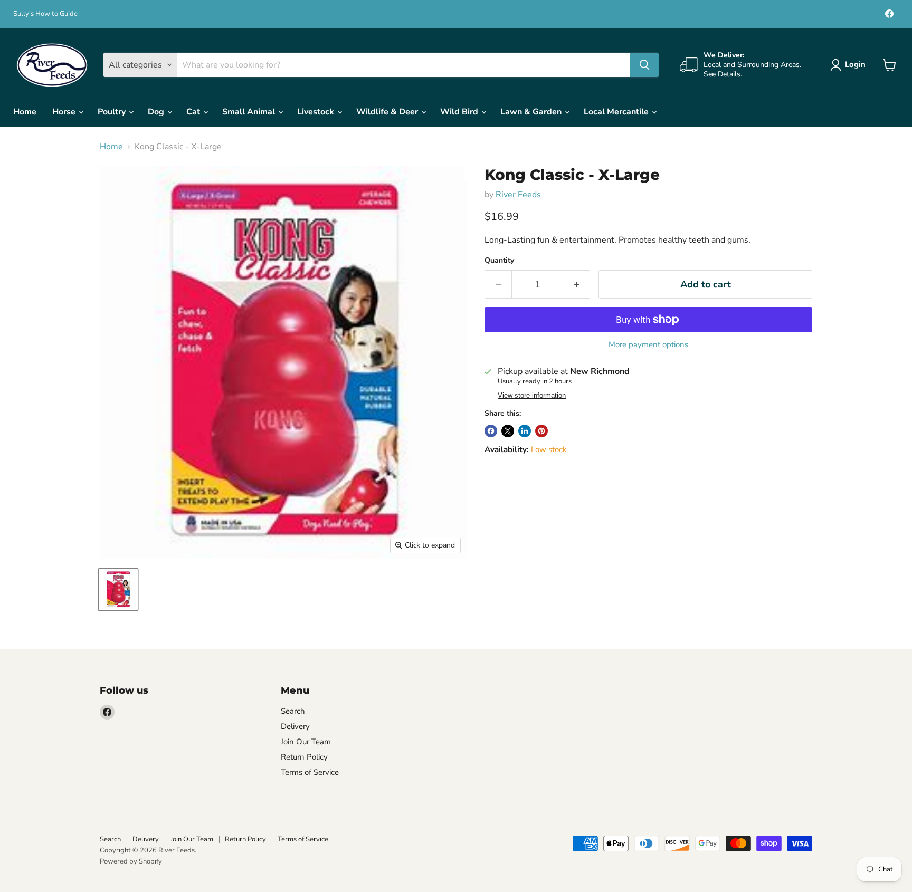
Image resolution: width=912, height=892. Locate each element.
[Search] (644, 65)
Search (293, 711)
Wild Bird (460, 112)
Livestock (316, 112)
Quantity (499, 260)
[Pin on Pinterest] (541, 431)
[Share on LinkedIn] (524, 431)
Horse (65, 112)
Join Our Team (306, 741)
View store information (532, 395)
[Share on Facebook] (490, 431)
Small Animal (249, 112)
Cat (194, 112)
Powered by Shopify (131, 861)
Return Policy (304, 757)
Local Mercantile (617, 112)
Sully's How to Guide (45, 14)
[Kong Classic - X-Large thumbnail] (118, 589)
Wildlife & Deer (388, 112)
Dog (157, 112)
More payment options (648, 344)
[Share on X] (507, 431)
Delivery (295, 726)
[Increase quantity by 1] (576, 284)
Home (24, 112)
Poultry (113, 112)
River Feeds (518, 194)
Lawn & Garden (532, 112)
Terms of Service (310, 772)
